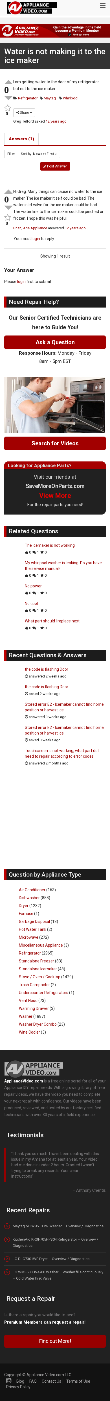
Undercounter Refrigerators (43, 992)
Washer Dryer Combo (38, 1024)
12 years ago (56, 121)
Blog (20, 1381)
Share (24, 113)
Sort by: (37, 154)
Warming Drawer (34, 1008)
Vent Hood (28, 1000)
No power (33, 586)
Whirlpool (70, 98)
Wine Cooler (29, 1032)
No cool (31, 603)
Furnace (26, 913)
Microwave (28, 937)
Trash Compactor (34, 984)
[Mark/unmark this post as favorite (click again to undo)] (6, 108)
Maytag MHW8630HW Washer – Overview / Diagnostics (58, 1226)
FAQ (33, 1381)
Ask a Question (55, 342)
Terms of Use (78, 1381)
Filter (11, 154)
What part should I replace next (52, 621)
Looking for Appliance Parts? (40, 465)
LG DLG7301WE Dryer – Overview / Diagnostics (51, 1259)
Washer (25, 1016)
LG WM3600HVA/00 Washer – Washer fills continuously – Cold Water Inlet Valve (58, 1275)
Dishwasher (29, 897)
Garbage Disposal (34, 921)
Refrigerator (27, 98)
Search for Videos (55, 443)
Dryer (23, 905)
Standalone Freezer (36, 961)
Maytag (49, 98)
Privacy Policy (18, 1387)
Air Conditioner (32, 890)
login (36, 238)
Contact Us (51, 1381)
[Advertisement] (55, 820)
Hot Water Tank (32, 929)
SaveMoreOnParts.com (55, 486)
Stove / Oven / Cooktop (39, 977)
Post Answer (56, 166)
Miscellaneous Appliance (41, 945)
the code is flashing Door (46, 669)
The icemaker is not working (50, 545)
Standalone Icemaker (38, 969)
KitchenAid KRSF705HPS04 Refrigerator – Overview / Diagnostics (55, 1242)
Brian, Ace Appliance (30, 228)
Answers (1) (21, 138)
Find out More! (55, 1341)
